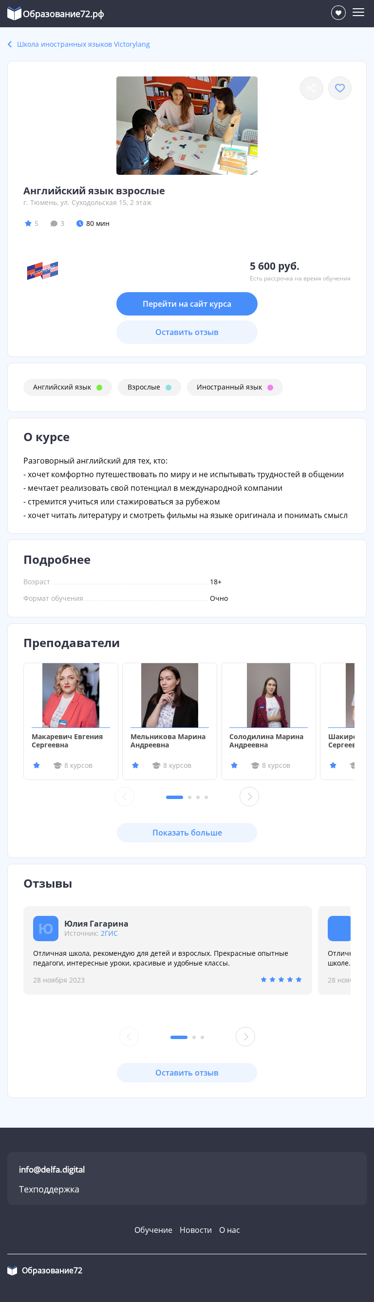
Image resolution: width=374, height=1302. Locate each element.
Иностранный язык (229, 386)
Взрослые (144, 386)
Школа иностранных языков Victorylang (83, 44)
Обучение (153, 1230)
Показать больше (187, 832)
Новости (196, 1230)
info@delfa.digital (52, 1169)
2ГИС (109, 933)
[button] (174, 797)
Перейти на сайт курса (187, 303)
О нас (229, 1230)
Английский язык (62, 386)
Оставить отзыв (187, 332)
